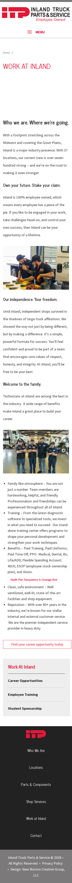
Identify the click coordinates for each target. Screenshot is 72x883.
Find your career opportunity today (37, 644)
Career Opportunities (25, 680)
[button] (36, 267)
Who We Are (36, 750)
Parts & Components (36, 784)
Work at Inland (36, 818)
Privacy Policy (52, 863)
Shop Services (36, 801)
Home (6, 52)
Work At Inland (21, 666)
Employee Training (23, 694)
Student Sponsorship (25, 708)
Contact (36, 835)
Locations (36, 767)
